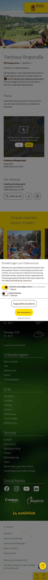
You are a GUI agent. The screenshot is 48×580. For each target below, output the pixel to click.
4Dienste (13, 295)
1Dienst (12, 289)
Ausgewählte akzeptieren (24, 303)
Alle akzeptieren (24, 312)
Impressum (27, 280)
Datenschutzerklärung (13, 280)
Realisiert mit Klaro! (24, 318)
